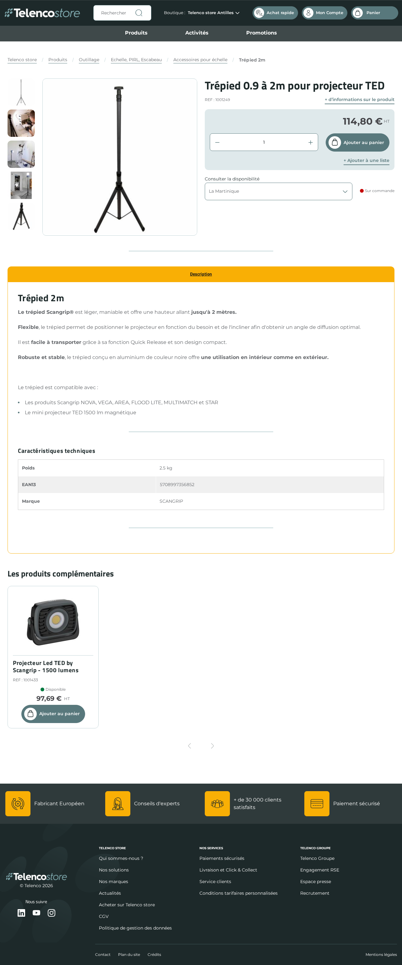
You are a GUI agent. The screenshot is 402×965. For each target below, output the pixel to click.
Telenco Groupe (317, 858)
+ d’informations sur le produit (359, 99)
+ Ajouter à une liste (366, 160)
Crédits (154, 954)
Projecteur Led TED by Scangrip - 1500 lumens (46, 666)
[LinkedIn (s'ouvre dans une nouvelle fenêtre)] (21, 913)
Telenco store (22, 59)
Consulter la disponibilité (232, 179)
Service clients (215, 881)
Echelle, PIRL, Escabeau (136, 59)
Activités (197, 33)
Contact (103, 954)
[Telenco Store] (42, 13)
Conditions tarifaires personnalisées (238, 893)
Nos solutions (114, 870)
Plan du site (129, 954)
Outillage (89, 59)
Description (201, 274)
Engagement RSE (319, 870)
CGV (104, 916)
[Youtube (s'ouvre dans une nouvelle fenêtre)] (36, 913)
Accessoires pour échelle (200, 59)
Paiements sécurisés (221, 858)
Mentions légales (381, 954)
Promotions (261, 33)
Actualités (110, 893)
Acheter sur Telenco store (127, 905)
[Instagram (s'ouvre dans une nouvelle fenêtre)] (51, 913)
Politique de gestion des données (135, 928)
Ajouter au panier (364, 142)
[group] (21, 92)
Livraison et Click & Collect (228, 870)
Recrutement (314, 893)
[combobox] (122, 13)
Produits (136, 33)
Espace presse (315, 881)
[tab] (201, 274)
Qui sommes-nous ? (121, 858)
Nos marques (113, 881)
